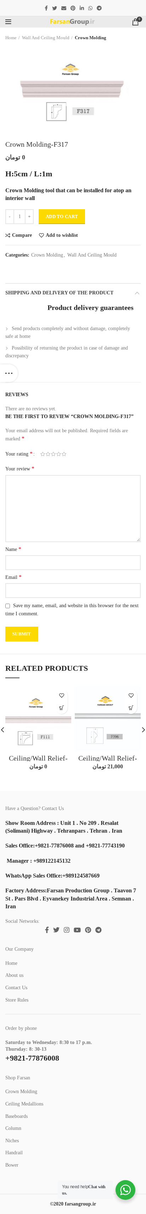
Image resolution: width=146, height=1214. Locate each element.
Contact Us (16, 987)
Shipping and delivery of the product (59, 292)
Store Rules (16, 1000)
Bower (11, 1165)
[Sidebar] (9, 373)
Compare (22, 235)
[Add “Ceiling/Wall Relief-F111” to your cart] (61, 708)
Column (13, 1128)
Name (13, 549)
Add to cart (62, 216)
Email (13, 577)
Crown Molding (90, 37)
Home (11, 37)
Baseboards (16, 1116)
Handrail (14, 1152)
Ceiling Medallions (24, 1104)
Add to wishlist (62, 235)
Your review (19, 468)
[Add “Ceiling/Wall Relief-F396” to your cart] (131, 708)
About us (14, 975)
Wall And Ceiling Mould (45, 37)
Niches (12, 1140)
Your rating (19, 454)
